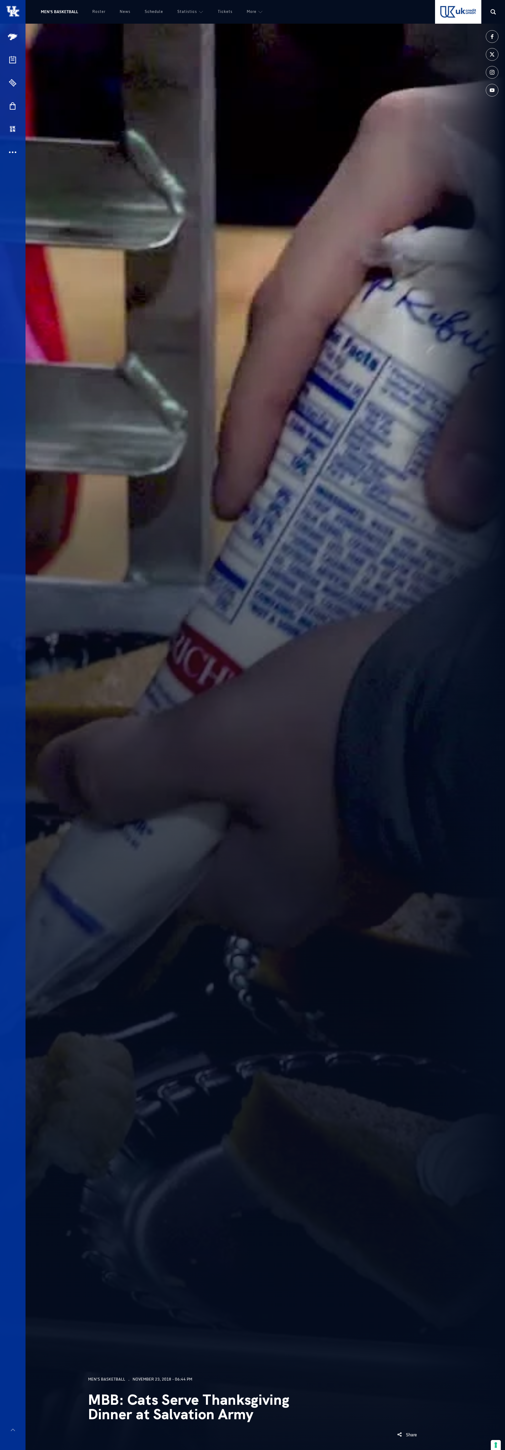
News (125, 11)
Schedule (154, 11)
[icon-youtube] (492, 90)
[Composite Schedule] (12, 59)
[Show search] (493, 12)
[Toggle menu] (13, 1430)
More (251, 11)
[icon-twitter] (492, 54)
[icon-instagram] (492, 72)
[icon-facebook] (492, 36)
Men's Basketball (59, 12)
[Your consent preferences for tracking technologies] (496, 1445)
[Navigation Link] (13, 37)
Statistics (187, 11)
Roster (98, 11)
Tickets (225, 11)
